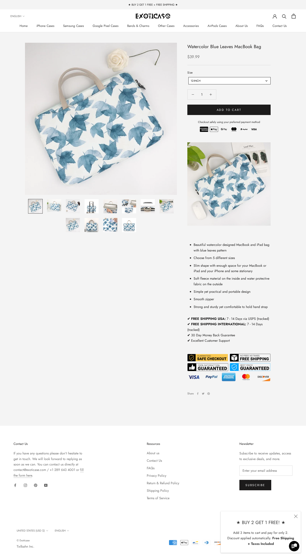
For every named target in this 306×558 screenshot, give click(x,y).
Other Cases (166, 26)
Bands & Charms (138, 26)
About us (153, 453)
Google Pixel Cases (105, 26)
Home (24, 26)
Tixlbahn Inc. (25, 546)
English (15, 16)
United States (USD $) (31, 531)
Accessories (191, 26)
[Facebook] (198, 393)
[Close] (296, 516)
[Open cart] (294, 16)
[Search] (284, 16)
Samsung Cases (73, 26)
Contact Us (279, 26)
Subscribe (255, 485)
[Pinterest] (208, 393)
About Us (241, 26)
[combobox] (229, 80)
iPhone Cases (45, 26)
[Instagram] (25, 485)
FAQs (260, 26)
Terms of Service (158, 498)
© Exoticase (23, 540)
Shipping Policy (158, 490)
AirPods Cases (217, 26)
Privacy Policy (156, 475)
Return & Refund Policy (163, 483)
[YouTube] (45, 485)
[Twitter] (203, 393)
